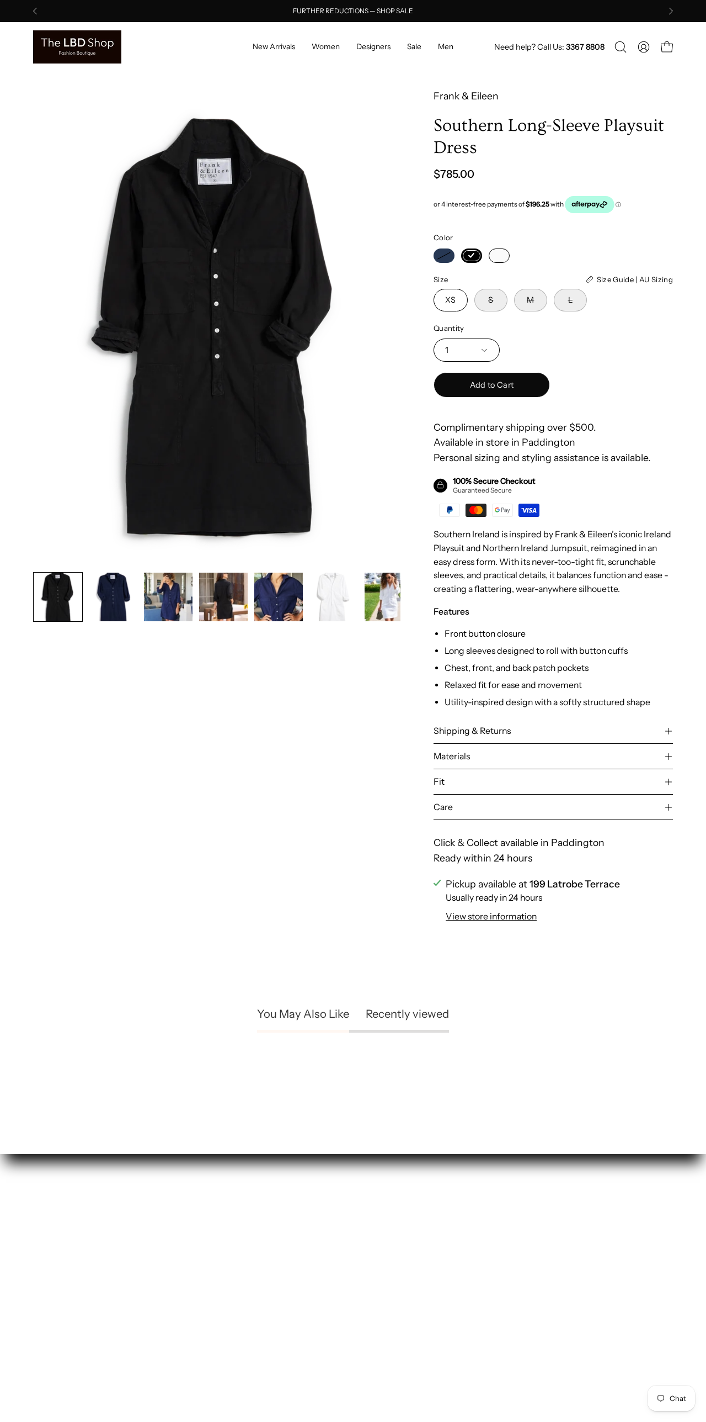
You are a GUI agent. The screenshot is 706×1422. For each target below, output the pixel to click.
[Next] (671, 11)
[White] (499, 256)
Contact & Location (242, 1312)
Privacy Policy (394, 1251)
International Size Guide (252, 1271)
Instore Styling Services (251, 1232)
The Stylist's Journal (242, 1251)
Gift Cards (221, 1292)
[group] (353, 11)
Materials (452, 756)
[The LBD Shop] (77, 47)
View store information (491, 916)
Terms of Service (401, 1271)
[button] (620, 47)
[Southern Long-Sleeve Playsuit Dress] (58, 597)
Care (443, 807)
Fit (439, 781)
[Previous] (35, 11)
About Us (219, 1212)
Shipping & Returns (472, 731)
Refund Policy (394, 1232)
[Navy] (444, 256)
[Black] (471, 256)
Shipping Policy (398, 1212)
